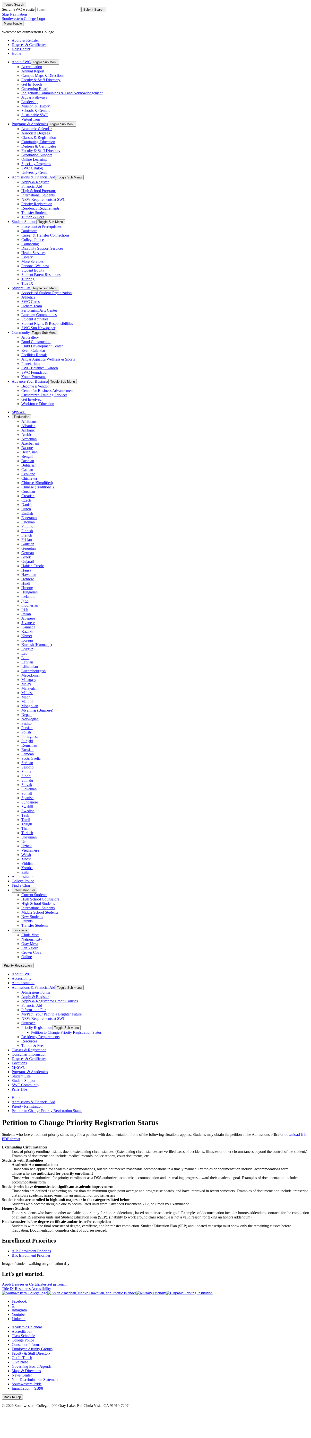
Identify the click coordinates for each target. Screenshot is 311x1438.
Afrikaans (28, 421)
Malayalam (29, 688)
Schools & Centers (35, 110)
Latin (25, 658)
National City (31, 939)
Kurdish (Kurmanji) (36, 645)
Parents (27, 921)
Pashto (26, 723)
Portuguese (29, 736)
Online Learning (34, 159)
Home (16, 1097)
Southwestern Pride (27, 1384)
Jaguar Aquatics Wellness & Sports (48, 359)
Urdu (25, 841)
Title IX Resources (16, 1289)
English (27, 513)
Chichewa (29, 478)
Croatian (28, 496)
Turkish (27, 833)
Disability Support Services (42, 248)
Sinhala (27, 780)
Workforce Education (37, 404)
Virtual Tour (30, 119)
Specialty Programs (36, 164)
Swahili (27, 806)
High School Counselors (40, 899)
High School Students (38, 903)
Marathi (27, 701)
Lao (24, 653)
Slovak (26, 785)
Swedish (28, 811)
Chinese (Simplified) (37, 483)
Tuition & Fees (32, 217)
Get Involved (31, 399)
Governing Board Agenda (32, 1366)
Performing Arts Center (39, 310)
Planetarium (30, 364)
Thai (24, 828)
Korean (27, 640)
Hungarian (29, 592)
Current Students (34, 895)
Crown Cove (31, 952)
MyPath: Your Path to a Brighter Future (51, 1014)
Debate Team (31, 306)
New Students (32, 917)
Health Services (33, 253)
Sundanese (29, 802)
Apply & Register (35, 182)
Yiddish (27, 863)
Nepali (26, 715)
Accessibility (21, 978)
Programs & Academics (30, 124)
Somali (26, 793)
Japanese (28, 618)
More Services (32, 261)
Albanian (28, 426)
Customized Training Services (44, 395)
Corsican (28, 491)
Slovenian (29, 789)
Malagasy (28, 680)
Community (21, 332)
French (26, 535)
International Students (38, 195)
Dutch (26, 509)
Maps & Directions (26, 1371)
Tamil (25, 820)
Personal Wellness (35, 266)
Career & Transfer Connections (45, 235)
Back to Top (12, 1397)
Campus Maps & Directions (42, 75)
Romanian (29, 745)
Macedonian (30, 675)
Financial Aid (31, 186)
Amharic (28, 430)
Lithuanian (29, 666)
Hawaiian (28, 575)
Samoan (27, 754)
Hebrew (27, 579)
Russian (27, 750)
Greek (26, 557)
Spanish (27, 798)
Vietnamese (30, 850)
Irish (24, 610)
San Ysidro (29, 948)
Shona (26, 771)
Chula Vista (30, 935)
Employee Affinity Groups (32, 1349)
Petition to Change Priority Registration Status (66, 1032)
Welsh (26, 855)
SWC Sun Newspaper (38, 328)
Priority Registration (36, 204)
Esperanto (29, 518)
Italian (26, 614)
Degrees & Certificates (38, 146)
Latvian (27, 662)
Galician (27, 544)
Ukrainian (29, 837)
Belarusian (29, 452)
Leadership (29, 102)
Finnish (27, 531)
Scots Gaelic (31, 758)
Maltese (27, 693)
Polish (26, 732)
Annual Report (32, 71)
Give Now (20, 1362)
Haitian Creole (32, 566)
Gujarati (27, 561)
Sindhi (26, 776)
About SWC (21, 62)
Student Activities (34, 319)
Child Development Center (42, 346)
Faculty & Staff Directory (40, 80)
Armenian (29, 439)
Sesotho (27, 767)
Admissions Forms (35, 992)
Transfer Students (34, 213)
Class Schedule (23, 1336)
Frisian (26, 540)
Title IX (27, 283)
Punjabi (27, 741)
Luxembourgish (33, 671)
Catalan (27, 470)
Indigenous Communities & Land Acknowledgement (62, 93)
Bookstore (29, 231)
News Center (22, 1375)
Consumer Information (29, 1054)
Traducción (21, 417)
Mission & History (35, 106)
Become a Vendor (35, 386)
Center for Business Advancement (47, 390)
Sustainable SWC (34, 115)
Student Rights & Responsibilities (47, 323)
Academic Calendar (36, 129)
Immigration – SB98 (27, 1388)
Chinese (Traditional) (37, 487)
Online (26, 957)
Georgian (28, 548)
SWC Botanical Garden (39, 368)
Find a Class (21, 885)
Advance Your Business (30, 381)
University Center (35, 172)
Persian (27, 728)
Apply (7, 1284)
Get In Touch (31, 84)
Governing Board (34, 89)
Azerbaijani (30, 443)
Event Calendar (33, 350)
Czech (26, 500)
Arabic (26, 434)
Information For (24, 890)
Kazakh (27, 631)
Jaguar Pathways (34, 97)
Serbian (27, 763)
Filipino (27, 526)
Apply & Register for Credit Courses (49, 1001)
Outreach (28, 1023)
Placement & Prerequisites (41, 226)
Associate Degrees (35, 133)
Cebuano (28, 474)
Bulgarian (28, 465)
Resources (29, 1041)
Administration (23, 876)
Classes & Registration (38, 137)
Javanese (28, 623)
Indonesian (29, 605)
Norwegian (30, 719)
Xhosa (26, 859)
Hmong (27, 588)
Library (27, 257)
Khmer (26, 636)
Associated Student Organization (46, 293)
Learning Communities (39, 315)
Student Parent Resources (40, 275)
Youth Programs (33, 377)
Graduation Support (36, 155)
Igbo (24, 601)
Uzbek (26, 846)
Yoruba (27, 868)
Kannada (28, 627)
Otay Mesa (29, 944)
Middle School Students (39, 912)
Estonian (28, 522)
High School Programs (38, 191)
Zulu (25, 872)
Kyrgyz (27, 649)
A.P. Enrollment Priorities (31, 1251)
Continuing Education (38, 142)
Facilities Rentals (34, 355)
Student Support (24, 222)
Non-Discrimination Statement (35, 1379)
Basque (27, 448)
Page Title (19, 1089)
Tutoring (28, 279)
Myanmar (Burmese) (37, 710)
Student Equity (32, 270)
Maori (26, 697)
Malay (26, 684)
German (27, 553)
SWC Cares (30, 302)
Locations (20, 930)
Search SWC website (18, 9)
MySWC (19, 412)
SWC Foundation (34, 372)
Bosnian (27, 461)
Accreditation (31, 67)
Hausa (26, 570)
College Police (32, 240)
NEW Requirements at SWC (43, 199)
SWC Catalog (32, 168)
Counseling (30, 244)
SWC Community (25, 1085)
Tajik (25, 815)
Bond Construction (36, 342)
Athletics (28, 297)
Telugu (26, 824)
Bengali (27, 456)
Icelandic (28, 596)
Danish (26, 505)
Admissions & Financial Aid (33, 177)
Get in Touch (56, 1284)
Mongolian (29, 706)
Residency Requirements (40, 208)
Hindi (25, 583)
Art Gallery (30, 337)
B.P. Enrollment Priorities (31, 1255)
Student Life (21, 288)
